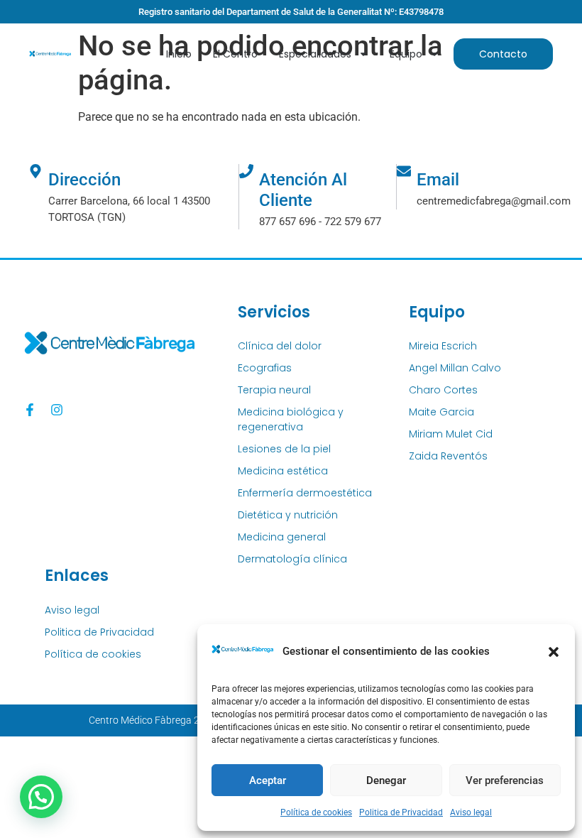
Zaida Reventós (448, 456)
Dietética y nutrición (288, 515)
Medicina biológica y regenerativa (291, 419)
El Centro (235, 54)
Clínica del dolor (280, 346)
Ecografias (265, 368)
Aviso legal (471, 812)
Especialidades (315, 54)
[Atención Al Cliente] (246, 171)
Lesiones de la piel (284, 449)
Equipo (406, 54)
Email (438, 180)
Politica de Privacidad (401, 812)
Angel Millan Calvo (455, 368)
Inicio (179, 54)
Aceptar (267, 780)
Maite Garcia (441, 412)
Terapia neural (274, 390)
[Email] (404, 171)
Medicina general (282, 537)
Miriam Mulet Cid (451, 434)
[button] (554, 652)
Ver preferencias (505, 780)
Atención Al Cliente (303, 190)
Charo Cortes (443, 390)
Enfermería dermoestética (305, 493)
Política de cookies (316, 812)
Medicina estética (283, 471)
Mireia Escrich (443, 346)
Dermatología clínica (292, 559)
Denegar (386, 780)
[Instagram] (56, 409)
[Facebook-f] (29, 409)
